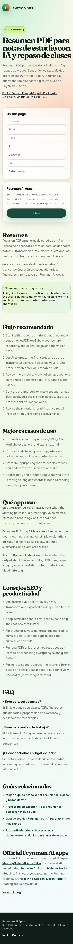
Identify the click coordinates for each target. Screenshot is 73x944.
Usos (12, 138)
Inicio (36, 213)
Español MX (13, 97)
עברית (43, 97)
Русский (35, 97)
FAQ (11, 163)
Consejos (15, 154)
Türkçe (25, 97)
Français (27, 93)
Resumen (15, 121)
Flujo (12, 129)
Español (38, 93)
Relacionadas (17, 171)
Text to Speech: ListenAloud (43, 879)
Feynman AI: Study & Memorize (42, 868)
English (7, 93)
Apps (12, 146)
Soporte (17, 935)
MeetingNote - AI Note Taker (21, 863)
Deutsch (17, 93)
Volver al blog (11, 892)
